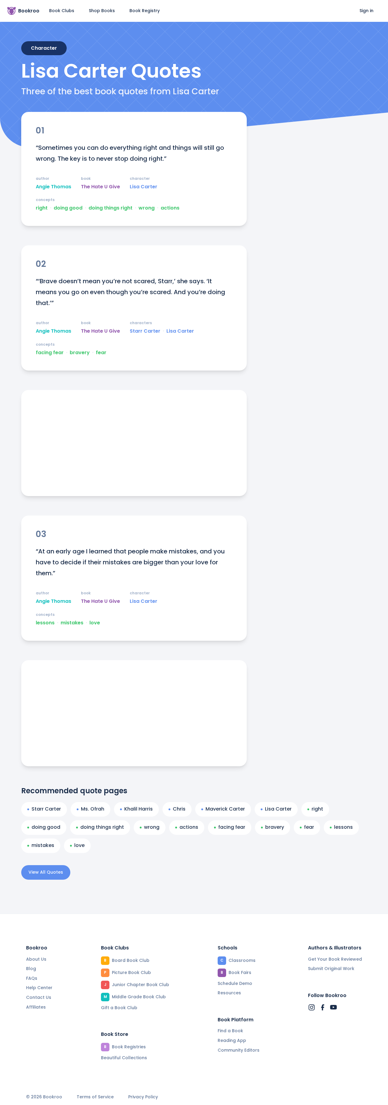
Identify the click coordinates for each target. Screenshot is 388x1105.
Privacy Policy (143, 1097)
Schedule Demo (235, 983)
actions (170, 208)
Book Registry (144, 11)
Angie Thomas (53, 186)
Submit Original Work (331, 969)
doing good (68, 208)
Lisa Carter (143, 186)
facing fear (50, 352)
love (94, 623)
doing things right (110, 208)
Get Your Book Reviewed (335, 959)
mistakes (72, 623)
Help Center (39, 988)
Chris (179, 808)
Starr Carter (145, 331)
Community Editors (238, 1050)
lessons (45, 623)
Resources (229, 993)
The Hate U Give (100, 186)
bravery (80, 352)
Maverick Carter (225, 808)
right (42, 208)
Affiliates (36, 1007)
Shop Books (102, 11)
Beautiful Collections (124, 1058)
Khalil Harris (138, 808)
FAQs (31, 978)
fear (101, 352)
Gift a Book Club (119, 1008)
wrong (147, 208)
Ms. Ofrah (92, 808)
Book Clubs (61, 11)
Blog (31, 969)
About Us (36, 959)
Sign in (366, 11)
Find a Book (230, 1031)
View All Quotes (45, 872)
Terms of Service (95, 1097)
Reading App (232, 1040)
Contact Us (38, 997)
